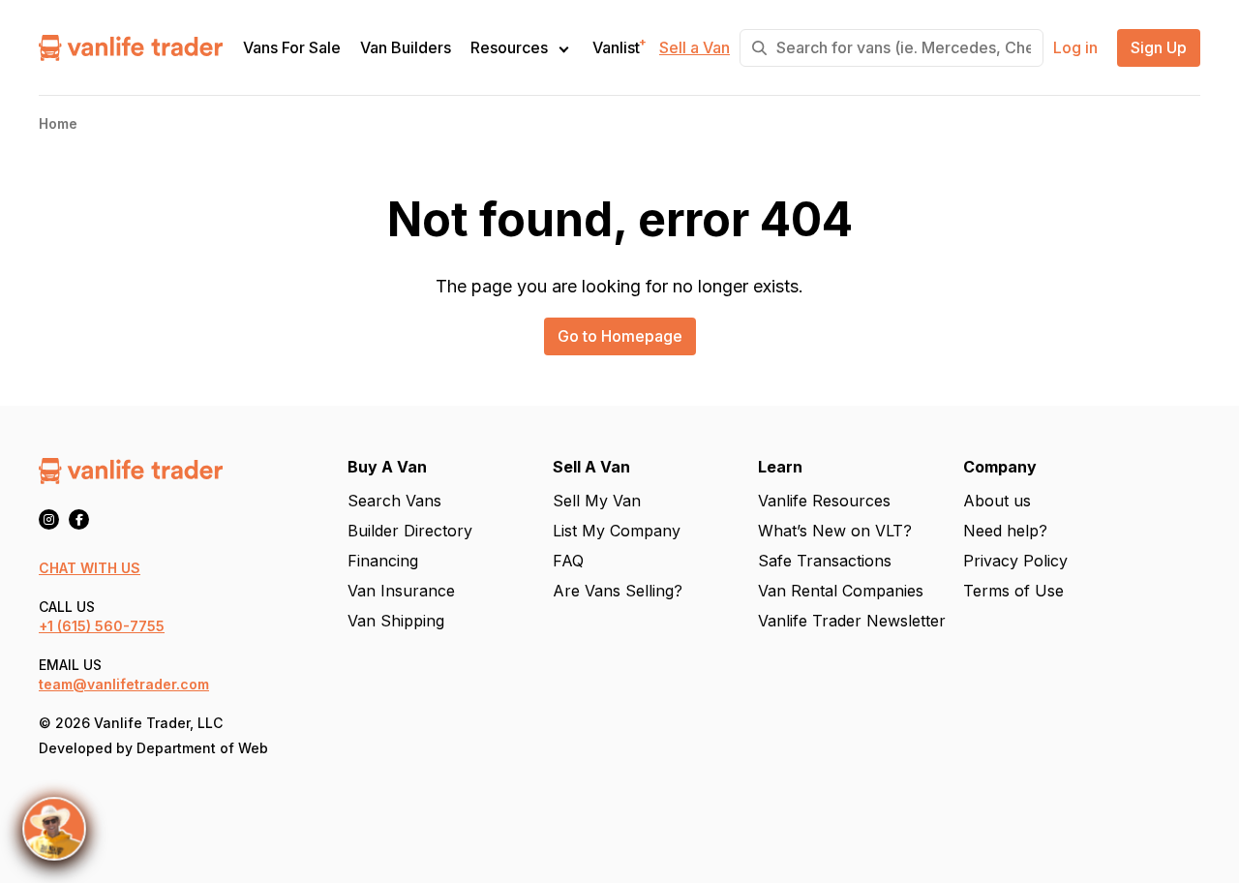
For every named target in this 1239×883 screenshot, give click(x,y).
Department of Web (202, 748)
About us (997, 500)
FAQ (568, 560)
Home (58, 123)
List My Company (616, 530)
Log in (1075, 48)
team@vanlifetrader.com (124, 684)
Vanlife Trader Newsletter (852, 620)
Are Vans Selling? (617, 590)
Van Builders (405, 48)
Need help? (1005, 530)
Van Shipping (396, 620)
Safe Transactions (824, 560)
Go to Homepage (620, 336)
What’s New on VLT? (835, 530)
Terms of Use (1013, 590)
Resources (509, 47)
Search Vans (394, 500)
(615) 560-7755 (111, 626)
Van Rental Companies (840, 590)
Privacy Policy (1015, 560)
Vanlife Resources (824, 500)
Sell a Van (694, 48)
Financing (383, 560)
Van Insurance (401, 590)
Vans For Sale (292, 48)
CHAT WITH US (89, 568)
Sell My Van (597, 500)
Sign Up (1159, 48)
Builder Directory (410, 530)
